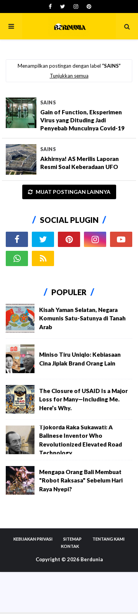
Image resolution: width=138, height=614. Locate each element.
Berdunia (91, 559)
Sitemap (72, 538)
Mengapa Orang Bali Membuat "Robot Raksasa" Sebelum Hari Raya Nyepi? (81, 480)
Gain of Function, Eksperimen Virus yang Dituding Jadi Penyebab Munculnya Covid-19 (82, 120)
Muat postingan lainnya (72, 191)
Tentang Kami (108, 538)
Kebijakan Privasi (33, 538)
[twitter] (62, 6)
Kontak (70, 546)
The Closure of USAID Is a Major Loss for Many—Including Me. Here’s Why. (83, 399)
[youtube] (121, 239)
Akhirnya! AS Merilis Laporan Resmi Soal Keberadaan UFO (79, 162)
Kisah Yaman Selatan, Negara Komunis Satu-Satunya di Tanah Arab (82, 318)
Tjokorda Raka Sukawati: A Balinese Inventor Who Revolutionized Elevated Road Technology (80, 440)
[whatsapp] (17, 258)
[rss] (43, 258)
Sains (48, 103)
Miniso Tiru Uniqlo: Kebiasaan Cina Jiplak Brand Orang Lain (80, 359)
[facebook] (50, 6)
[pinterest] (88, 6)
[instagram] (76, 6)
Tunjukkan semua (69, 76)
